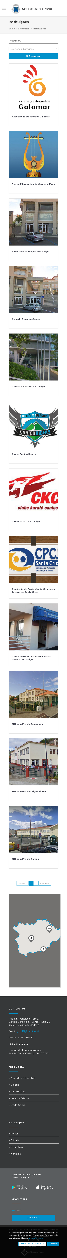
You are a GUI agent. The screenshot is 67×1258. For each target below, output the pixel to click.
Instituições (17, 1091)
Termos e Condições (35, 1238)
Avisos (14, 1133)
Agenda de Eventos (22, 1078)
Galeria (14, 1084)
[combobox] (33, 49)
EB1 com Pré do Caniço (25, 859)
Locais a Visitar (19, 1098)
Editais (14, 1140)
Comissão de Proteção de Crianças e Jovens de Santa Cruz (34, 591)
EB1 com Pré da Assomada (27, 724)
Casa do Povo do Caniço (26, 319)
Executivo (16, 1147)
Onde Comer (18, 1105)
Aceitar (53, 1244)
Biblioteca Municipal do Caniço (30, 251)
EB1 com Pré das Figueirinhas (29, 791)
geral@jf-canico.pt (28, 1031)
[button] (49, 929)
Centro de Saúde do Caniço (28, 386)
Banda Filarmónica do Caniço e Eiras (33, 184)
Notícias (15, 1153)
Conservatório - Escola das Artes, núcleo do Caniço (31, 658)
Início (12, 28)
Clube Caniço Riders (24, 454)
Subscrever (33, 1218)
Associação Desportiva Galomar (31, 116)
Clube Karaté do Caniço (26, 521)
